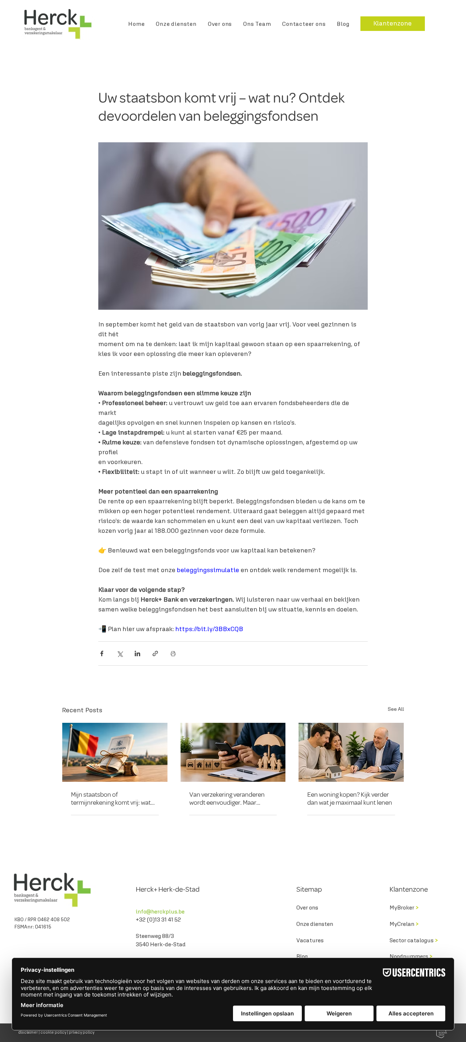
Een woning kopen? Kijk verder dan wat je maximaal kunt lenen (349, 799)
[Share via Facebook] (101, 653)
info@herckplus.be (160, 911)
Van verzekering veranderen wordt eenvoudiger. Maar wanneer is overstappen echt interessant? (228, 799)
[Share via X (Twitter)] (119, 653)
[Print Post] (173, 653)
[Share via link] (155, 653)
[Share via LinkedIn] (137, 653)
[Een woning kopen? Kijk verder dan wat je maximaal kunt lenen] (351, 752)
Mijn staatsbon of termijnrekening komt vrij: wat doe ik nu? (111, 799)
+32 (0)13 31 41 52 (159, 919)
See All (396, 709)
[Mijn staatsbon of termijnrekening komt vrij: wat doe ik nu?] (114, 752)
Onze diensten (314, 923)
